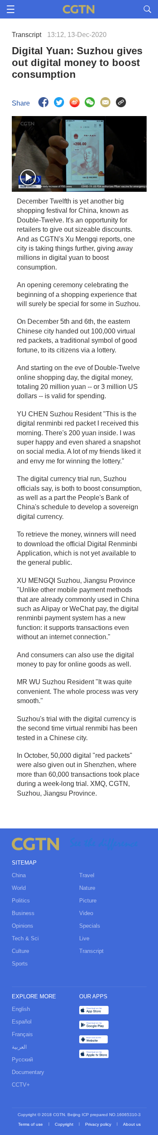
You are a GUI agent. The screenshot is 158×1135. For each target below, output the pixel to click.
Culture (20, 951)
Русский (22, 1059)
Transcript (91, 951)
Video (86, 913)
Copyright (65, 1124)
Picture (87, 900)
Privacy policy (98, 1124)
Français (22, 1034)
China (19, 875)
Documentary (28, 1072)
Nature (87, 888)
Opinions (22, 926)
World (19, 888)
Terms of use (31, 1124)
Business (23, 913)
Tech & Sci (25, 938)
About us (132, 1124)
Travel (86, 875)
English (21, 1009)
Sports (20, 963)
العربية (19, 1047)
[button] (28, 177)
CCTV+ (21, 1085)
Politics (21, 900)
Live (84, 938)
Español (22, 1022)
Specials (89, 926)
